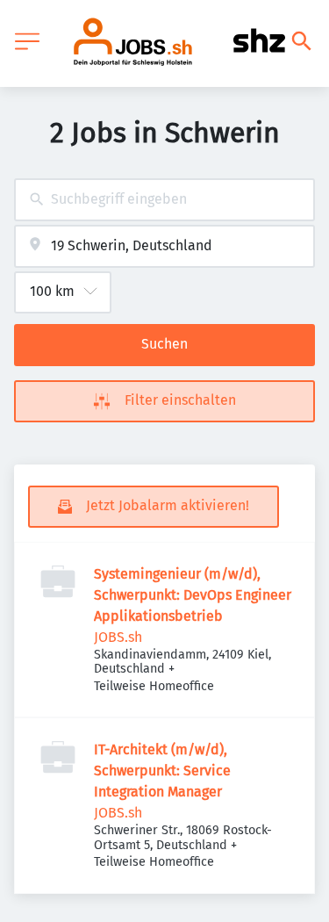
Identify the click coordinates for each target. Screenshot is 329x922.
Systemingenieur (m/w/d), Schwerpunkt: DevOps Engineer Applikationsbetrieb (192, 594)
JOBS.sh (118, 637)
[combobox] (164, 199)
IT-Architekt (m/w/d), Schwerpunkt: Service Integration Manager (162, 770)
